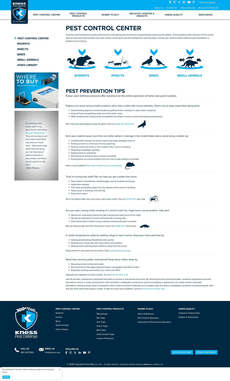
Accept (6, 377)
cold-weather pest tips (120, 250)
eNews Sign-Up (188, 8)
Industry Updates (142, 14)
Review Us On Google (206, 352)
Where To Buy (110, 15)
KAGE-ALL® (120, 226)
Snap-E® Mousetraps (35, 133)
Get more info (93, 165)
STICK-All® (131, 199)
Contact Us (172, 8)
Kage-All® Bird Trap (125, 124)
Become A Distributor (209, 8)
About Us (159, 8)
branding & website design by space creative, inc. (141, 364)
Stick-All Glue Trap (119, 274)
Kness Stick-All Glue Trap (153, 288)
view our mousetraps (112, 165)
